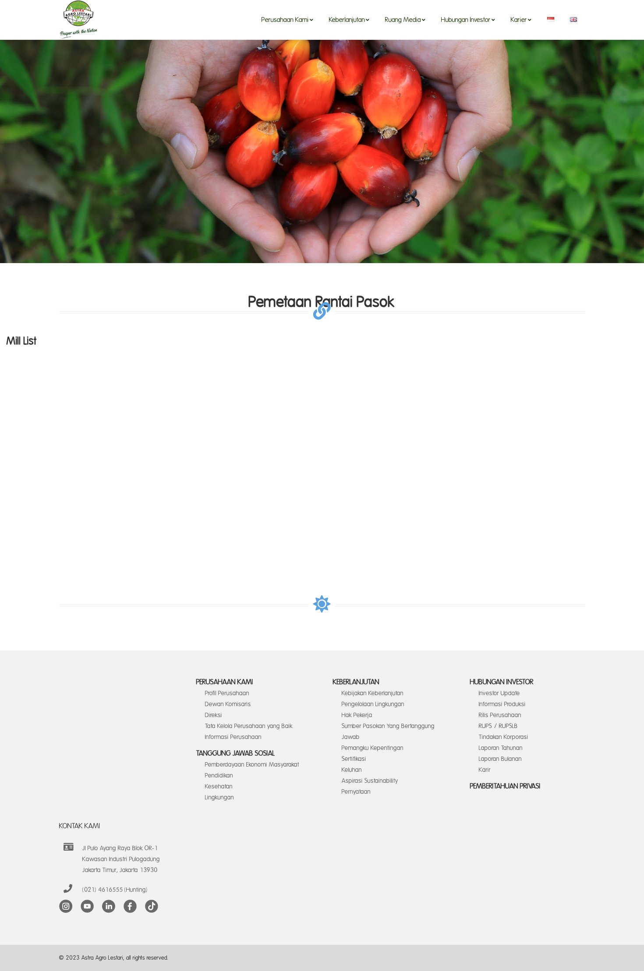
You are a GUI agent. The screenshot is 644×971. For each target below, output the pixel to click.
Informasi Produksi (502, 704)
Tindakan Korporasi (503, 737)
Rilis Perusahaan (500, 715)
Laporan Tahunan (501, 748)
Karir (485, 770)
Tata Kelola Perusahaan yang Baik (249, 726)
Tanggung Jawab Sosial (235, 753)
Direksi (213, 715)
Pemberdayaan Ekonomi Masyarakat (252, 764)
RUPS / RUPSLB (498, 726)
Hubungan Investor (502, 682)
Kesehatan (219, 786)
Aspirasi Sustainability (370, 781)
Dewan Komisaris (228, 704)
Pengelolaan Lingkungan (373, 704)
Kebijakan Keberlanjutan (372, 693)
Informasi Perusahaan (233, 737)
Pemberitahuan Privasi (505, 786)
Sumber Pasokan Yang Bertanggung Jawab (388, 731)
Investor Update (499, 693)
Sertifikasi (354, 759)
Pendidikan (219, 775)
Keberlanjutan (356, 682)
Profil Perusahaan (227, 693)
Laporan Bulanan (500, 759)
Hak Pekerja (357, 715)
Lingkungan (219, 797)
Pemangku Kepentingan (372, 748)
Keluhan (352, 770)
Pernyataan (356, 791)
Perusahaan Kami (224, 682)
